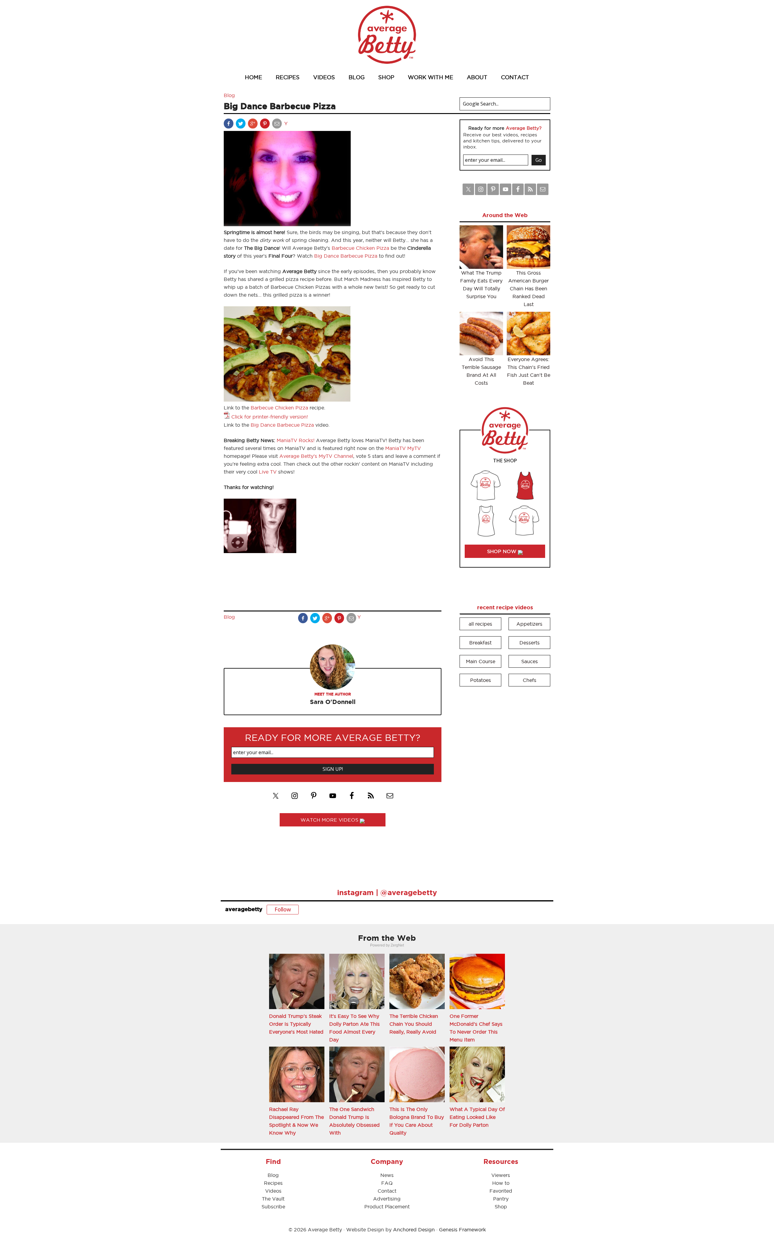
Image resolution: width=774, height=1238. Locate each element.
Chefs (529, 680)
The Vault (273, 1198)
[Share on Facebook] (229, 125)
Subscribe (273, 1206)
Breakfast (480, 642)
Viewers (500, 1175)
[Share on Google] (253, 125)
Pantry (501, 1198)
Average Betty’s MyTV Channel (316, 456)
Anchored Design (414, 1229)
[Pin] (265, 125)
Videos (273, 1191)
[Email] (277, 125)
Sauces (529, 661)
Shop (501, 1206)
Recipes (273, 1183)
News (387, 1175)
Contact (387, 1191)
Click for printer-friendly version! (269, 417)
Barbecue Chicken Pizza (360, 248)
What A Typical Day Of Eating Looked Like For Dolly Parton (477, 1117)
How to (500, 1183)
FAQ (387, 1183)
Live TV (268, 471)
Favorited (500, 1191)
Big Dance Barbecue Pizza (345, 256)
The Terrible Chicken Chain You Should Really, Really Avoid (413, 1023)
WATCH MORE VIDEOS (330, 820)
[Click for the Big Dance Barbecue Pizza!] (287, 399)
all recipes (480, 624)
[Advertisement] (505, 783)
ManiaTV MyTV (403, 448)
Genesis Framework (462, 1229)
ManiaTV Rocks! (295, 440)
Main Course (480, 661)
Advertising (387, 1198)
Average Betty (387, 35)
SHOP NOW (502, 551)
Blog (229, 95)
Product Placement (387, 1206)
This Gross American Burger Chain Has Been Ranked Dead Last (528, 288)
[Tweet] (241, 125)
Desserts (529, 642)
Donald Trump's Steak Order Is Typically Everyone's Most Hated (296, 1023)
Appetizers (529, 624)
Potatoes (480, 680)
